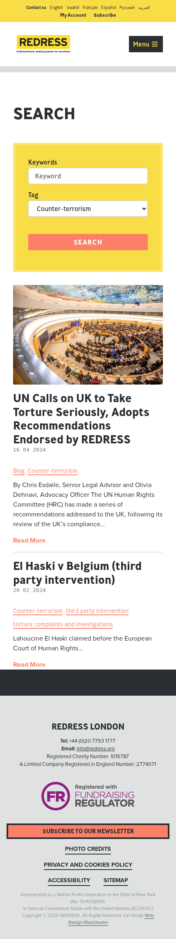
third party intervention (97, 610)
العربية (144, 7)
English (56, 7)
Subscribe (105, 15)
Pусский (127, 7)
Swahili (73, 7)
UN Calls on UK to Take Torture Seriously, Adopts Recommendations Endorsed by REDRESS (81, 418)
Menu (142, 44)
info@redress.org (96, 748)
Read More (29, 540)
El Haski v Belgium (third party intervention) (77, 572)
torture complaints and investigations (63, 624)
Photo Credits (88, 849)
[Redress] (43, 44)
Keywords (42, 162)
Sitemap (116, 880)
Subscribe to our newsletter (88, 831)
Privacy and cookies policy (88, 864)
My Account (73, 15)
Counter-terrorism (52, 470)
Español (108, 7)
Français (90, 7)
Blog (19, 470)
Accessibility (69, 880)
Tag (33, 195)
